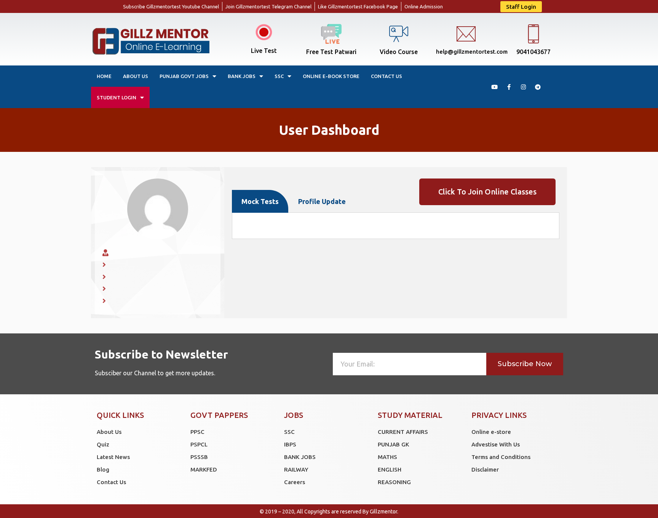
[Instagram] (523, 86)
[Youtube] (494, 86)
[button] (521, 6)
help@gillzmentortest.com (472, 51)
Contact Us (386, 76)
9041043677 (533, 51)
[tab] (260, 201)
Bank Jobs (242, 76)
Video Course (399, 51)
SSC (279, 76)
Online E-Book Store (331, 76)
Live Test (264, 50)
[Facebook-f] (508, 86)
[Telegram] (537, 86)
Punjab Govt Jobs (184, 76)
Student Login (116, 97)
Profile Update (322, 201)
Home (104, 76)
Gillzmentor (383, 511)
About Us (135, 76)
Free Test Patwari (331, 51)
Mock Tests (260, 201)
